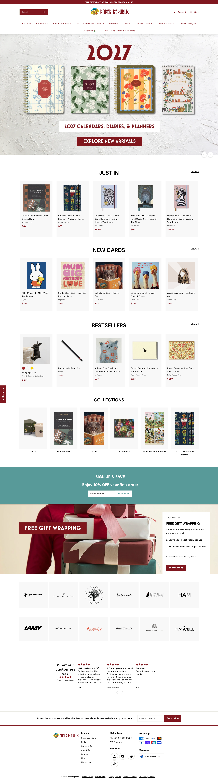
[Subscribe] (100, 400)
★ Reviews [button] (3, 394)
